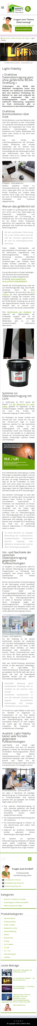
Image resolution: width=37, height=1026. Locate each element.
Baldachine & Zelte (10, 928)
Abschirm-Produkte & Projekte (15, 899)
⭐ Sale (6, 947)
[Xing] (22, 1021)
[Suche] (29, 859)
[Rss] (14, 1021)
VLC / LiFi (7, 951)
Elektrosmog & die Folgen (20, 38)
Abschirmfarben (9, 918)
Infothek (7, 957)
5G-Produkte (8, 944)
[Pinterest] (20, 1021)
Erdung (6, 941)
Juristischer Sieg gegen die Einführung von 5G (22, 971)
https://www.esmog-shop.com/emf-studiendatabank (14, 280)
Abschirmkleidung (10, 931)
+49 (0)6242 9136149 (12, 880)
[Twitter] (18, 1021)
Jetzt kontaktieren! (23, 29)
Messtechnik (8, 938)
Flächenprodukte (10, 922)
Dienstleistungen (10, 954)
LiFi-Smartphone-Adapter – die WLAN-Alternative (24, 979)
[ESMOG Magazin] (18, 7)
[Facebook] (16, 1021)
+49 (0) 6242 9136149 (24, 25)
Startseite (6, 38)
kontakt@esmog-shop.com (14, 883)
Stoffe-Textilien (9, 925)
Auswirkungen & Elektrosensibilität (16, 902)
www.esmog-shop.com (12, 886)
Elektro (6, 935)
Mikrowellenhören (19, 1005)
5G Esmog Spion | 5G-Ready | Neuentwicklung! (24, 987)
